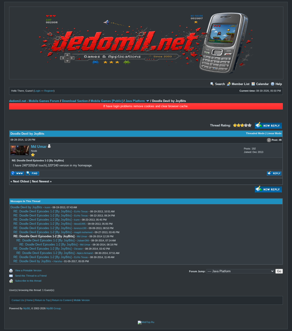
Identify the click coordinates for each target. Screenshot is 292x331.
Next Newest (40, 181)
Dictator (78, 248)
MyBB (26, 308)
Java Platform (135, 101)
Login (37, 90)
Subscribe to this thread (28, 280)
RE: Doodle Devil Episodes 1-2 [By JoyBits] (42, 211)
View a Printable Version (28, 270)
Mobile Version (82, 300)
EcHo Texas (81, 211)
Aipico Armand (85, 253)
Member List (240, 84)
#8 (280, 140)
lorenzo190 (80, 228)
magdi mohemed (83, 232)
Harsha (58, 261)
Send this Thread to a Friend (31, 275)
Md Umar (39, 147)
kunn (47, 207)
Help (279, 84)
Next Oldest (21, 181)
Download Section (75, 101)
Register (49, 90)
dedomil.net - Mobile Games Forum (34, 101)
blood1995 (80, 223)
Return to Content (62, 300)
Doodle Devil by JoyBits (26, 207)
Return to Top (42, 300)
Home (29, 300)
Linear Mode (274, 133)
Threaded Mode (255, 133)
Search (220, 84)
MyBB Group (53, 308)
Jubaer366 (83, 240)
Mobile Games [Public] (107, 101)
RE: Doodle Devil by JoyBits (32, 261)
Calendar (262, 84)
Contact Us (18, 300)
